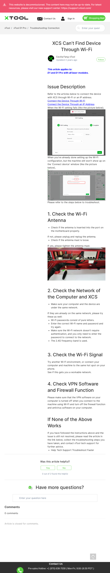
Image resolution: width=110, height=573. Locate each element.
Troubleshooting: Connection (45, 28)
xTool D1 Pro (20, 28)
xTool (7, 28)
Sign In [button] (71, 18)
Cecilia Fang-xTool (65, 56)
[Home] (16, 17)
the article (94, 436)
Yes (48, 468)
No (64, 468)
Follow (101, 59)
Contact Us (49, 18)
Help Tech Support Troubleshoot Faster (72, 450)
